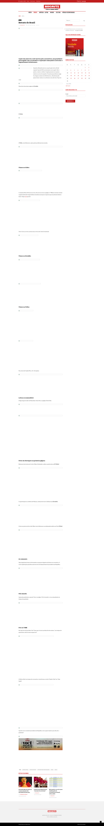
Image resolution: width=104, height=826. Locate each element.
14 (81, 73)
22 (85, 75)
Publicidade (38, 1)
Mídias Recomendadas (68, 12)
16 (89, 73)
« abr (67, 85)
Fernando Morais (23, 794)
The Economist (33, 769)
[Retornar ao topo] (101, 822)
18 (71, 75)
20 (78, 75)
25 (71, 78)
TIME (52, 769)
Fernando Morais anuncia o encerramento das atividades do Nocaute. (25, 791)
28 (81, 78)
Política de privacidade (81, 824)
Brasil (35, 12)
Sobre (28, 1)
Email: (67, 94)
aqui (26, 196)
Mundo (52, 12)
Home (20, 16)
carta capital (25, 769)
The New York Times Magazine (43, 769)
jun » (69, 85)
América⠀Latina (43, 12)
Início (30, 12)
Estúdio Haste (27, 824)
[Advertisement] (41, 759)
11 (71, 73)
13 (78, 73)
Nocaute (22, 25)
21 (81, 75)
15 (85, 73)
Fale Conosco (32, 1)
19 (74, 75)
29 (85, 78)
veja (56, 769)
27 (78, 78)
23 (89, 75)
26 (74, 78)
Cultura (58, 12)
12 (74, 73)
